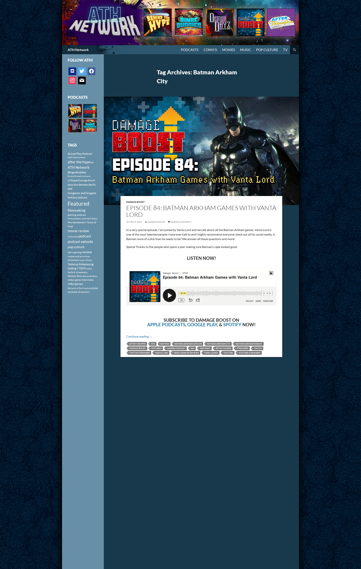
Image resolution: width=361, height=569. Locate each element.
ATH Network (78, 50)
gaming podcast (176, 348)
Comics (210, 50)
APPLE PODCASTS (166, 324)
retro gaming (223, 348)
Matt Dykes (92, 218)
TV (285, 50)
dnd (70, 188)
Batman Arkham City (218, 343)
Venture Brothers (90, 276)
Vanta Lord (161, 353)
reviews (86, 256)
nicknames (73, 236)
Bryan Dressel (74, 176)
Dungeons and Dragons (82, 193)
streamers (242, 348)
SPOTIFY (232, 324)
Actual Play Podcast (80, 153)
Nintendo (205, 348)
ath (153, 343)
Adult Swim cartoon (76, 157)
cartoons (86, 176)
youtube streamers (249, 353)
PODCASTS (190, 50)
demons (83, 184)
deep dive (73, 184)
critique (73, 180)
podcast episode (80, 241)
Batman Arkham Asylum (188, 343)
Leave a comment (181, 221)
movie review (78, 231)
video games (211, 353)
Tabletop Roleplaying (81, 264)
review (87, 252)
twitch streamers (139, 353)
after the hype (137, 343)
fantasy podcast (77, 197)
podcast (85, 236)
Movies (228, 50)
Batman (164, 343)
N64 (192, 348)
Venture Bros (75, 276)
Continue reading (139, 336)
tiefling (72, 268)
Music (245, 50)
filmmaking (76, 210)
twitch (258, 348)
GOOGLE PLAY (202, 324)
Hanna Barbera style (77, 218)
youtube (228, 353)
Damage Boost (135, 202)
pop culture (76, 247)
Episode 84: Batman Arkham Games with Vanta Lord (201, 211)
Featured (156, 348)
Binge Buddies (77, 172)
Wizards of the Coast (78, 288)
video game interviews (186, 353)
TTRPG (81, 268)
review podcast (75, 256)
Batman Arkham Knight (249, 343)
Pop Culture (267, 50)
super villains (86, 260)
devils (92, 184)
